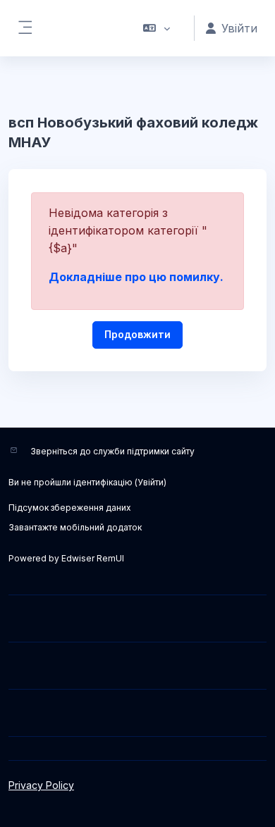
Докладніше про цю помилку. (136, 277)
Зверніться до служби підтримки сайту (112, 451)
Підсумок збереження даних (69, 507)
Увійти (151, 482)
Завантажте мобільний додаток (75, 527)
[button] (157, 28)
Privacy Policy (41, 785)
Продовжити (137, 334)
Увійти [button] (239, 28)
